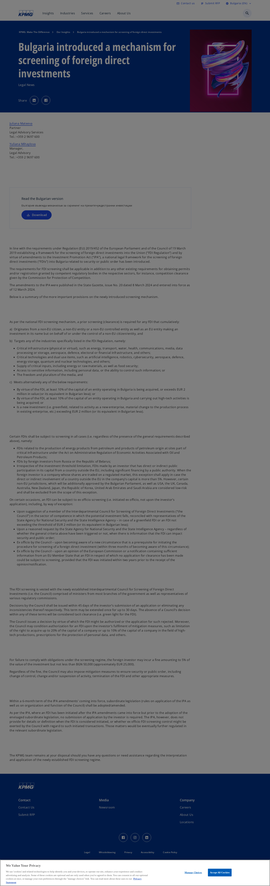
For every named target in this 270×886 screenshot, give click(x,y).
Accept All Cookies (220, 872)
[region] (135, 873)
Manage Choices (193, 872)
